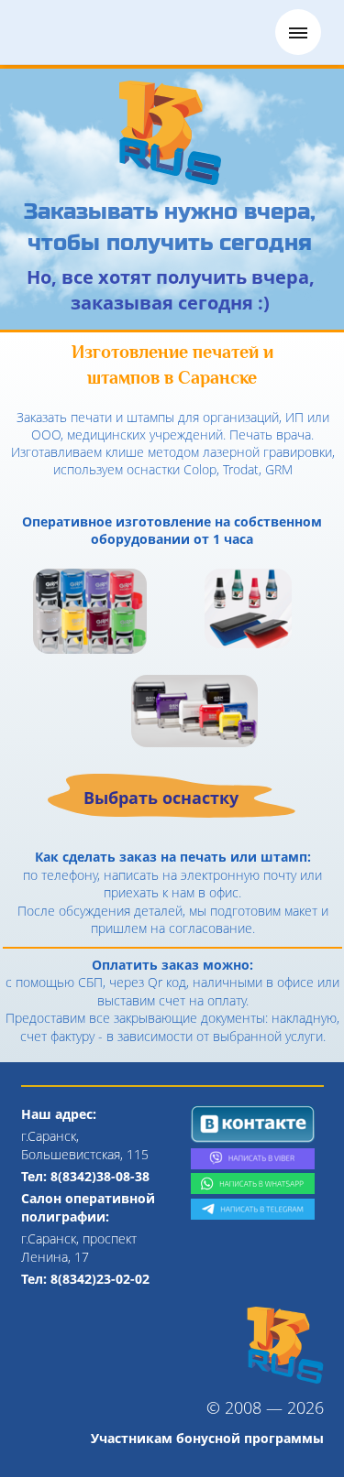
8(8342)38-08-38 (100, 1176)
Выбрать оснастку (161, 798)
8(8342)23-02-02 (100, 1278)
